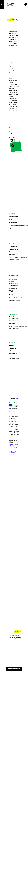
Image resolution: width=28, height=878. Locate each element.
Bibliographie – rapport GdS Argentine (13, 452)
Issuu (17, 243)
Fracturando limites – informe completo (13, 455)
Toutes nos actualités (14, 668)
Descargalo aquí (13, 402)
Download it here (13, 314)
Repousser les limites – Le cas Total (14, 445)
